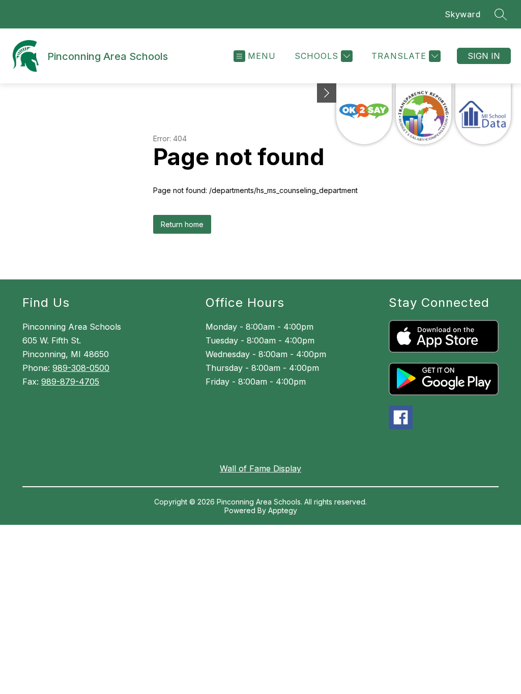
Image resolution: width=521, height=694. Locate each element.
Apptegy (282, 510)
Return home (182, 224)
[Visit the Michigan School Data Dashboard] (483, 113)
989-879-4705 (70, 381)
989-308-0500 (80, 368)
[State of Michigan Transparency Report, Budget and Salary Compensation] (423, 113)
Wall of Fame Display (260, 468)
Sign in (484, 56)
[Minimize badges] (326, 93)
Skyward (463, 14)
